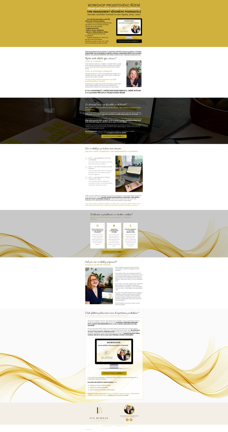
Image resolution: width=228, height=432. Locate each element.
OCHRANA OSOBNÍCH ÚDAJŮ (121, 425)
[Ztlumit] (136, 85)
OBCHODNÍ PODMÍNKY (107, 425)
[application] (133, 73)
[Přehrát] (128, 85)
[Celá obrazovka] (140, 85)
